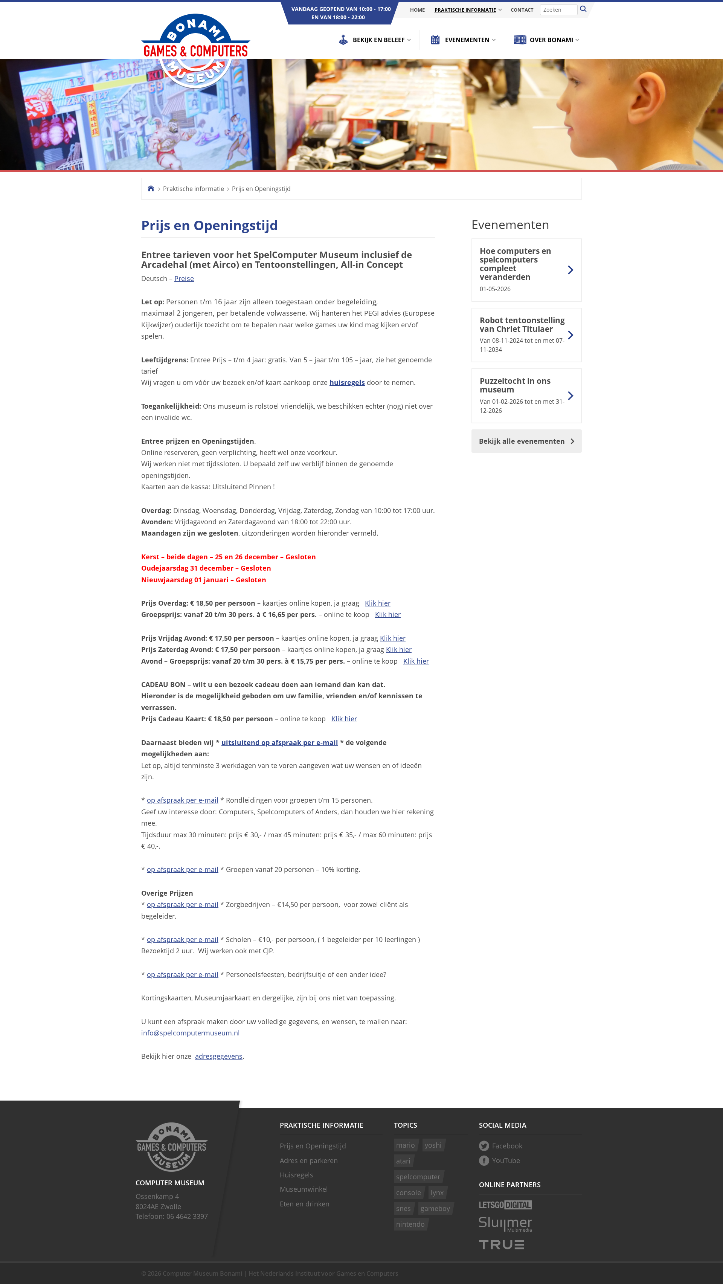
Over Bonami (551, 40)
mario (405, 1145)
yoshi (433, 1145)
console (408, 1192)
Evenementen (467, 40)
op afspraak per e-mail (182, 800)
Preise (184, 278)
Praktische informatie (465, 9)
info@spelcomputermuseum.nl (190, 1032)
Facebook (507, 1145)
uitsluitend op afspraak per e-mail (279, 742)
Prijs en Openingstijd (261, 189)
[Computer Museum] (195, 52)
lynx (437, 1192)
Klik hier (377, 603)
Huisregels (296, 1174)
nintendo (410, 1224)
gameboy (435, 1208)
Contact (522, 9)
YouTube (506, 1160)
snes (403, 1208)
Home (417, 9)
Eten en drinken (304, 1203)
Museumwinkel (304, 1189)
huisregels (347, 382)
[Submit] (583, 9)
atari (403, 1160)
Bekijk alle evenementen (522, 441)
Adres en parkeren (309, 1160)
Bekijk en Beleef (379, 40)
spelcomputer (418, 1176)
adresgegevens (219, 1056)
